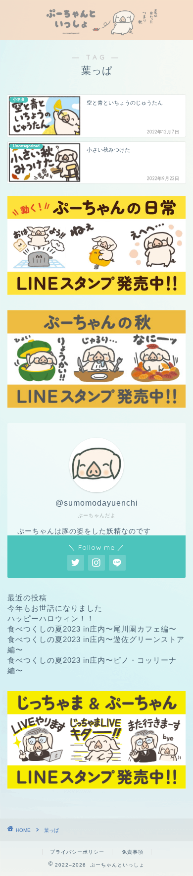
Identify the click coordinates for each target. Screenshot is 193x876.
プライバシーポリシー (77, 852)
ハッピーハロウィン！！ (51, 618)
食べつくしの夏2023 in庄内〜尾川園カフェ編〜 (92, 629)
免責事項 (133, 852)
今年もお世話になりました (54, 608)
